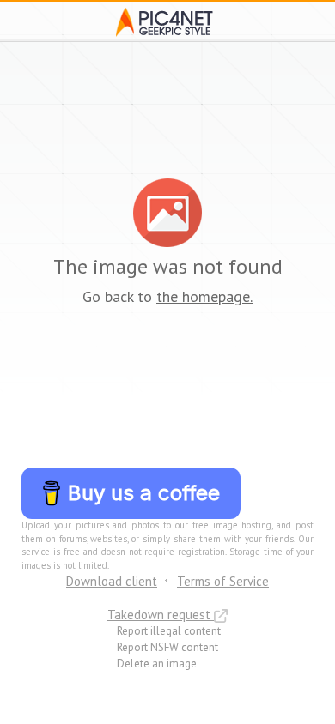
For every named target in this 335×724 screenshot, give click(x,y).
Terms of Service (223, 581)
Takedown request (160, 614)
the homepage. (204, 296)
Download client (111, 581)
